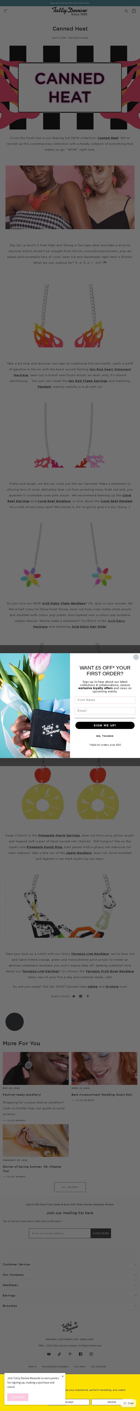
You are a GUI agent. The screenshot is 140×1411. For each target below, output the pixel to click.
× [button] (63, 1376)
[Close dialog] (136, 657)
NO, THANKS (105, 736)
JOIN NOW (17, 1397)
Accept (69, 1402)
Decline (112, 1402)
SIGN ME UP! (105, 725)
